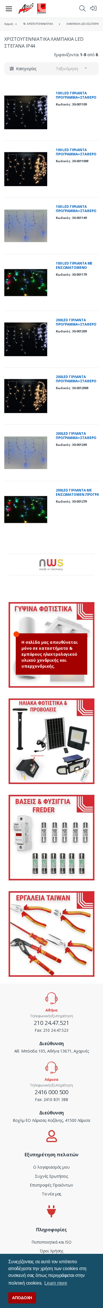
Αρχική (8, 24)
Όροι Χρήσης (51, 1251)
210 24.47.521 (51, 1023)
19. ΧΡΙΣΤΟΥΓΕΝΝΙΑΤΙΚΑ (38, 24)
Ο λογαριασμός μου (51, 1167)
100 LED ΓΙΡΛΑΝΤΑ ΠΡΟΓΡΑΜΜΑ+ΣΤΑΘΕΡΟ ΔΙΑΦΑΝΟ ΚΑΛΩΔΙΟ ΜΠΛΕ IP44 (76, 213)
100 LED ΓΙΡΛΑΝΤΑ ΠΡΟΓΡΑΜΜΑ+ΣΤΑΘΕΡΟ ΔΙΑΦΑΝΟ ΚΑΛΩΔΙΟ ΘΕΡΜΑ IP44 (76, 156)
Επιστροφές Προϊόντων (51, 1185)
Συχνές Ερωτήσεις (51, 1176)
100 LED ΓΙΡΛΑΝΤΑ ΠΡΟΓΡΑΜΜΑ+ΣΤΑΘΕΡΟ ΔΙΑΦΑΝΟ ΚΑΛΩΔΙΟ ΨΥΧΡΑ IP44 (76, 100)
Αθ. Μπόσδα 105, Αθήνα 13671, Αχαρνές (51, 1051)
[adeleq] (32, 8)
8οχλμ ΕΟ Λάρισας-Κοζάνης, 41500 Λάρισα (51, 1120)
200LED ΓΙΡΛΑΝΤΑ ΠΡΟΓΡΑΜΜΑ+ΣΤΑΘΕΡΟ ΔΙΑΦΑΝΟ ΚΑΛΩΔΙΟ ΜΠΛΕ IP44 (76, 440)
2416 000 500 (51, 1092)
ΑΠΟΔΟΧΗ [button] (22, 1297)
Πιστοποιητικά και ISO (51, 1242)
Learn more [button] (55, 1283)
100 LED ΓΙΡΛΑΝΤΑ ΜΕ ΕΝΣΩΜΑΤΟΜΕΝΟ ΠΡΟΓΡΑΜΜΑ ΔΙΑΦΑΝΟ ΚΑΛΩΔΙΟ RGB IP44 (76, 270)
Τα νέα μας (52, 1194)
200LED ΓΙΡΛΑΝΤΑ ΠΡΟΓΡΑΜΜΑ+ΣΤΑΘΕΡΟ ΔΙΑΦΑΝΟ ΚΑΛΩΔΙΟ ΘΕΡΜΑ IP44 (76, 383)
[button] (82, 8)
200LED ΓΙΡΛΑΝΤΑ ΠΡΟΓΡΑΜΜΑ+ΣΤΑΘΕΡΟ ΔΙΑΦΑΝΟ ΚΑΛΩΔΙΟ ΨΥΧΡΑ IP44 (76, 327)
